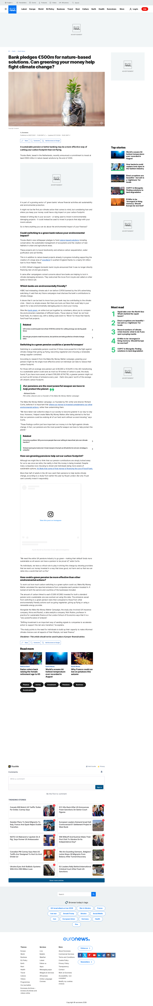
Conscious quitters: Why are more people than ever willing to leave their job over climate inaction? (55, 441)
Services (43, 947)
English (9, 2)
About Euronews (65, 951)
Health (101, 9)
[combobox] (84, 2)
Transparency (64, 966)
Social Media (98, 913)
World (40, 9)
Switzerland (25, 666)
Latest (24, 9)
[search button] (73, 2)
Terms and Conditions (67, 957)
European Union (69, 919)
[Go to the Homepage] (12, 9)
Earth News (21, 51)
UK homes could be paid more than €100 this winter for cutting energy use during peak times (54, 330)
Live (144, 9)
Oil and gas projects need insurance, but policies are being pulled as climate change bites (53, 338)
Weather (43, 957)
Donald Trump (68, 913)
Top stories (118, 147)
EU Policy (50, 9)
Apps (41, 966)
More (61, 947)
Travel (70, 9)
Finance (26, 684)
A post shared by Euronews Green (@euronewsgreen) (50, 550)
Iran (54, 919)
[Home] (9, 51)
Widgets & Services (47, 973)
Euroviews (111, 9)
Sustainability (28, 690)
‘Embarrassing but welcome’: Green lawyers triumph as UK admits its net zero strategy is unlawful (55, 449)
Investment (51, 684)
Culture (85, 9)
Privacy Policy (64, 963)
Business (61, 9)
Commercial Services (66, 954)
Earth (94, 9)
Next (78, 9)
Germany (85, 919)
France (99, 908)
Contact (62, 969)
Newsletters (85, 962)
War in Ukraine (85, 908)
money (38, 684)
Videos (22, 979)
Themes (23, 947)
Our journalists (25, 985)
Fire (76, 924)
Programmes (25, 982)
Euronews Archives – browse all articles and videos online (28, 990)
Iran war (53, 913)
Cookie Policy (64, 960)
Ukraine (83, 913)
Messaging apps (46, 969)
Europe (32, 9)
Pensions (66, 684)
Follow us (43, 963)
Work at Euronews (65, 973)
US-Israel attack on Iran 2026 (62, 908)
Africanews (44, 976)
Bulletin (42, 954)
